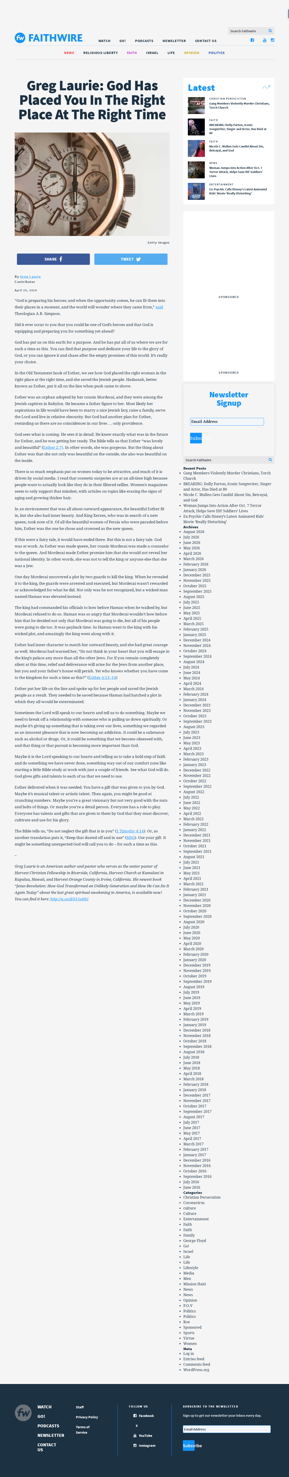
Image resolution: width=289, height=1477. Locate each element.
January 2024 (194, 700)
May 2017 (191, 1133)
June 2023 (191, 738)
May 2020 (191, 938)
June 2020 (191, 933)
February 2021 (195, 889)
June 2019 (191, 998)
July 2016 (191, 1182)
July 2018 (191, 1057)
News (69, 52)
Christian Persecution (202, 1197)
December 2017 (196, 1095)
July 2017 (191, 1122)
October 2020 (194, 911)
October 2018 (194, 1041)
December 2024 (196, 640)
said (159, 307)
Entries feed (193, 1359)
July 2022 (191, 797)
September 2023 (197, 721)
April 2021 (192, 878)
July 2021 (191, 862)
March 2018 (193, 1079)
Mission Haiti (194, 1284)
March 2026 (193, 559)
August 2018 (193, 1052)
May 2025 (191, 613)
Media (188, 1273)
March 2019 (193, 1014)
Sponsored (192, 1327)
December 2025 (196, 575)
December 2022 (196, 770)
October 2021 (194, 846)
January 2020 (194, 960)
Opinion (192, 52)
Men (187, 1279)
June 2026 (191, 542)
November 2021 (197, 841)
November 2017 (197, 1101)
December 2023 (196, 705)
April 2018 (192, 1074)
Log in (188, 1353)
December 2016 (196, 1160)
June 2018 (191, 1063)
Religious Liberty (100, 52)
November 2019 (197, 971)
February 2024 (195, 694)
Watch (104, 40)
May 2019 (191, 1003)
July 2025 (191, 602)
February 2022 (195, 824)
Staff (80, 1407)
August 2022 (193, 792)
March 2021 (193, 884)
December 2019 (196, 965)
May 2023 (191, 743)
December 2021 (196, 835)
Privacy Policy (87, 1417)
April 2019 (192, 1008)
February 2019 (195, 1019)
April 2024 (192, 683)
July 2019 (191, 992)
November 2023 (197, 710)
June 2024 (191, 673)
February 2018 (195, 1084)
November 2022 (197, 775)
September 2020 (197, 916)
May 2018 (191, 1068)
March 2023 (193, 754)
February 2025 (195, 629)
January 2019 (194, 1025)
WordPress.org (196, 1370)
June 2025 (191, 608)
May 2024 (191, 678)
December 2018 (196, 1030)
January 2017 (194, 1155)
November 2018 (197, 1036)
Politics (217, 52)
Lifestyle (190, 1268)
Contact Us (206, 40)
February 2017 (195, 1149)
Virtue (188, 1338)
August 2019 (193, 987)
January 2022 (194, 830)
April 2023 (192, 748)
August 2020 (193, 922)
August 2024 (193, 662)
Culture (189, 1213)
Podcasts (144, 40)
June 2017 (191, 1128)
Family (189, 1235)
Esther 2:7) (53, 447)
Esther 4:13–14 (102, 677)
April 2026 (192, 553)
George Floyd (194, 1241)
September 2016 (197, 1176)
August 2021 (193, 857)
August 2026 (193, 532)
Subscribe (196, 438)
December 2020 (196, 900)
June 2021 (191, 868)
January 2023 (194, 765)
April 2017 (192, 1139)
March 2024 (193, 689)
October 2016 (194, 1171)
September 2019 (197, 981)
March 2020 (193, 949)
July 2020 (191, 927)
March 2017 (193, 1144)
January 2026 (194, 570)
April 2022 (192, 813)
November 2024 (197, 645)
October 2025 (194, 586)
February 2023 (195, 759)
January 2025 (194, 635)
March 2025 (193, 624)
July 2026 (191, 537)
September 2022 (197, 786)
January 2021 (194, 895)
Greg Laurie (30, 276)
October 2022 (194, 781)
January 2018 (194, 1090)
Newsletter (174, 40)
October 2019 (194, 976)
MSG (130, 837)
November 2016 (197, 1166)
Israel (152, 52)
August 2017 (193, 1117)
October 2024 (194, 651)
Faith (132, 52)
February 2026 (195, 564)
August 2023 (193, 727)
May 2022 (191, 808)
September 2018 (197, 1046)
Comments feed (196, 1364)
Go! (122, 40)
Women (190, 1344)
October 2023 (194, 716)
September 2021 (197, 851)
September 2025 (197, 591)
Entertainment (196, 1219)
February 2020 (195, 954)
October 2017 (194, 1106)
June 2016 (191, 1187)
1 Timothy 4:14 (130, 831)
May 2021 (191, 873)
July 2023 (191, 732)
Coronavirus (194, 1203)
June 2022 (191, 803)
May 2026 (191, 548)
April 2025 (192, 618)
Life (171, 52)
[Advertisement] (229, 265)
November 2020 (197, 906)
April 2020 (192, 943)
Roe (186, 1322)
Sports (188, 1333)
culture (189, 1208)
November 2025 (197, 580)
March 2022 (193, 819)
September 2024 (197, 656)
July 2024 (191, 667)
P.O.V (188, 1306)
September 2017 (197, 1111)
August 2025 (193, 597)
